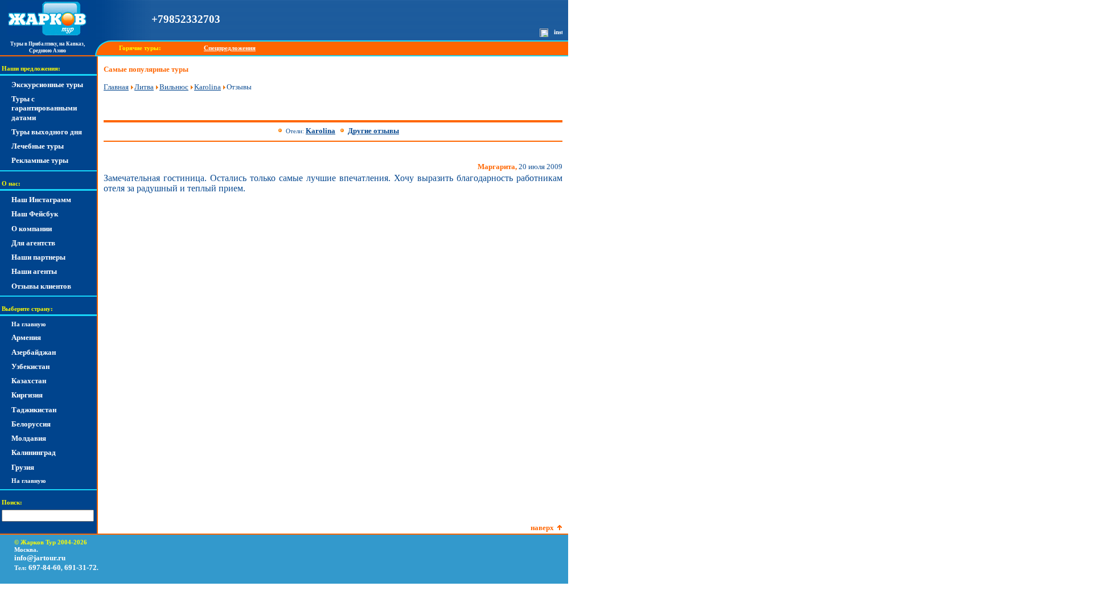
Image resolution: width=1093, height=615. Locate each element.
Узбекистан (30, 366)
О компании (31, 228)
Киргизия (27, 395)
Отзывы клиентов (41, 286)
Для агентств (33, 243)
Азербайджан (33, 352)
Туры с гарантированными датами (44, 108)
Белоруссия (31, 424)
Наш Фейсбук (34, 214)
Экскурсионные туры (47, 84)
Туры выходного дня (46, 132)
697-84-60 (44, 567)
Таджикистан (33, 409)
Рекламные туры (39, 160)
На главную (28, 324)
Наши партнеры (38, 257)
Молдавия (28, 438)
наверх (542, 527)
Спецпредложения (230, 48)
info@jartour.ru (39, 558)
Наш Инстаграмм (41, 199)
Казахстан (28, 380)
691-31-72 (80, 567)
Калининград (33, 452)
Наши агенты (34, 271)
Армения (26, 337)
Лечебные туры (37, 146)
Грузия (22, 467)
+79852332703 (185, 19)
